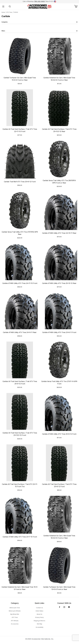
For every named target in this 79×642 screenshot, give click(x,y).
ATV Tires (9, 12)
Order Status (39, 611)
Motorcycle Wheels (15, 611)
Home (3, 12)
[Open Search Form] (10, 6)
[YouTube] (69, 607)
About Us (39, 614)
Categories (5, 22)
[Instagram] (64, 607)
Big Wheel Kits (14, 614)
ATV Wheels (14, 620)
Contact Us (39, 607)
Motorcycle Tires (15, 607)
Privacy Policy (39, 617)
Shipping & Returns (39, 620)
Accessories (14, 624)
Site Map (39, 624)
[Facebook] (59, 607)
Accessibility (39, 627)
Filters (3, 31)
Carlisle (16, 12)
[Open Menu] (3, 6)
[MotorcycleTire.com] (39, 6)
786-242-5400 (39, 1)
